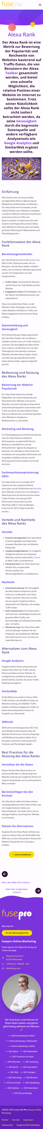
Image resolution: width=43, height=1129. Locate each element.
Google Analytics (18, 143)
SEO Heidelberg (32, 1082)
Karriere (16, 1120)
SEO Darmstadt (14, 1082)
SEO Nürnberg (15, 1077)
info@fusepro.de (13, 968)
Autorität (37, 488)
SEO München (14, 1061)
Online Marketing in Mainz (23, 1035)
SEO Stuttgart (29, 1072)
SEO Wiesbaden (30, 1051)
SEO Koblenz (13, 1088)
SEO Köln (14, 1072)
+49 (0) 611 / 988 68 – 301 (17, 964)
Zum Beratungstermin (18, 933)
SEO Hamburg (31, 1061)
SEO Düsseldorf (30, 1067)
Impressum (28, 1120)
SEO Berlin (13, 1067)
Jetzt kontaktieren (23, 854)
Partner (5, 1120)
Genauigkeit (26, 121)
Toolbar (11, 73)
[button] (40, 5)
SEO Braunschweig (23, 1093)
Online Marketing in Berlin (23, 1046)
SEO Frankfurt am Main (23, 1056)
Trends (37, 557)
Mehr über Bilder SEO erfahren (16, 882)
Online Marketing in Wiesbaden (23, 1041)
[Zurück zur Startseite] (12, 5)
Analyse (32, 260)
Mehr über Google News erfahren (17, 891)
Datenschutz (7, 1125)
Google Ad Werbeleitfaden (28, 1125)
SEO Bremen (32, 1077)
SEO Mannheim (31, 1088)
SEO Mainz (13, 1051)
